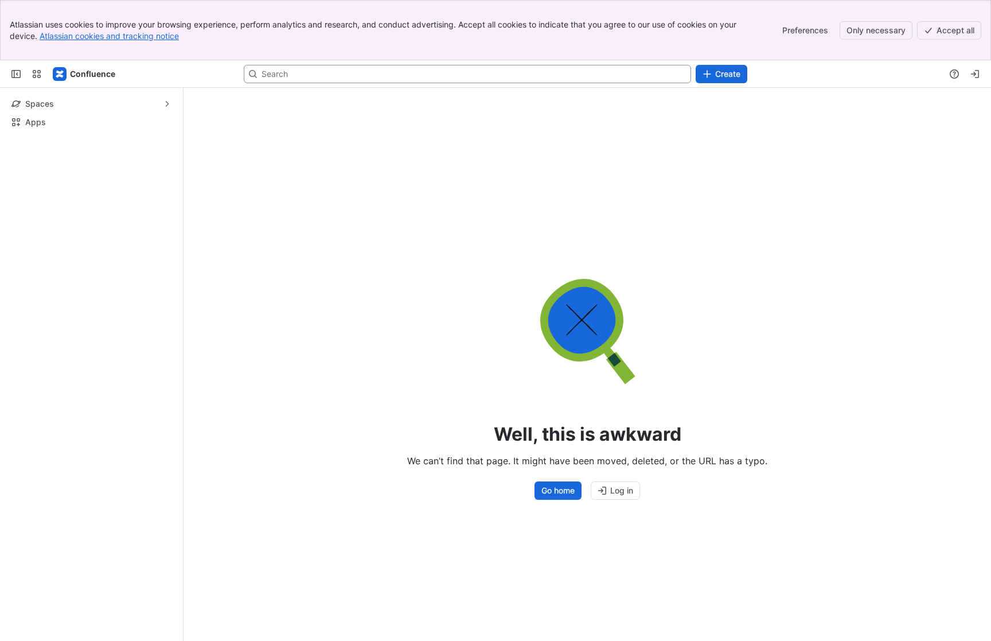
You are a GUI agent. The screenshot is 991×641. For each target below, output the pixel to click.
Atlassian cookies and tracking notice (109, 36)
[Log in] (975, 74)
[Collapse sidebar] (16, 74)
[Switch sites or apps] (37, 74)
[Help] (954, 74)
